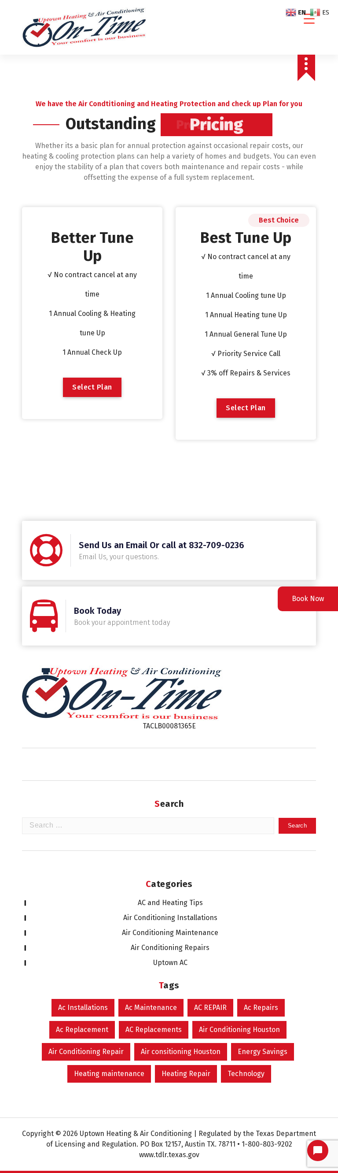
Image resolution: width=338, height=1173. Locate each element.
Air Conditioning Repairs (170, 947)
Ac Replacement (82, 1029)
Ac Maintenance (151, 1007)
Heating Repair (186, 1073)
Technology (246, 1073)
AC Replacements (153, 1029)
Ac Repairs (261, 1007)
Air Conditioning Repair (86, 1051)
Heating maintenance (109, 1073)
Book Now (308, 598)
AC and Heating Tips (170, 902)
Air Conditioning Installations (170, 917)
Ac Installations (83, 1007)
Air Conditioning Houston (239, 1029)
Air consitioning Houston (180, 1051)
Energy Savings (262, 1051)
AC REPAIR (210, 1007)
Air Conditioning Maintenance (170, 932)
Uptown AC (170, 962)
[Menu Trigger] (309, 19)
